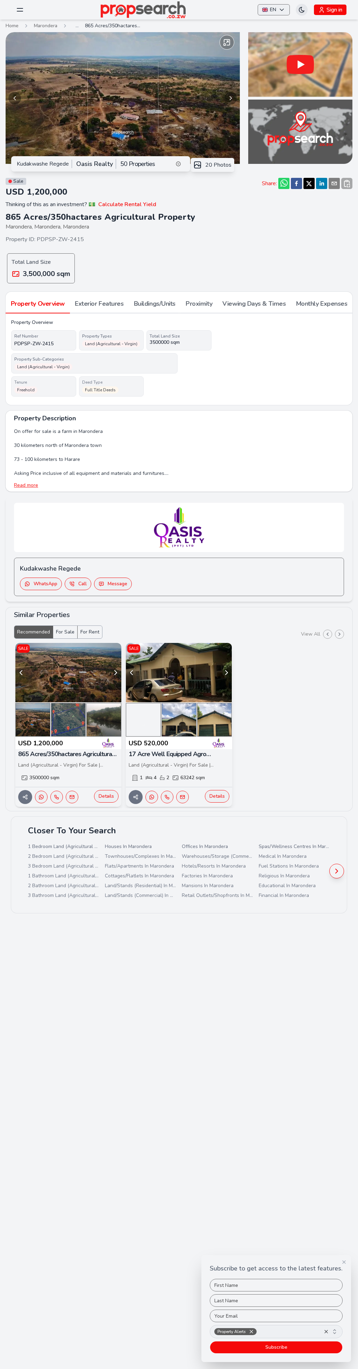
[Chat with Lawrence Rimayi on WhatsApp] (151, 797)
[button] (251, 1331)
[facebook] (296, 183)
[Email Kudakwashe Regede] (72, 797)
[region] (123, 98)
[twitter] (309, 183)
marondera (45, 25)
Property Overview (38, 303)
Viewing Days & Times (254, 303)
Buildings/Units (155, 303)
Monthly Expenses (322, 303)
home (12, 25)
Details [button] (106, 796)
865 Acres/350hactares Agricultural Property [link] (113, 25)
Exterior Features (99, 303)
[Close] (344, 1262)
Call (82, 583)
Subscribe (276, 1347)
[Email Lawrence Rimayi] (182, 797)
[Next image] (230, 98)
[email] (334, 183)
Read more (26, 485)
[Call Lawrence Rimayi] (167, 797)
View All (310, 634)
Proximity (199, 303)
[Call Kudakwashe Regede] (56, 797)
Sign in (334, 10)
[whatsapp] (283, 183)
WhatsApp (45, 583)
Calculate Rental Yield (127, 204)
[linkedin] (321, 183)
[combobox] (276, 1331)
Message (117, 583)
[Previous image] (14, 98)
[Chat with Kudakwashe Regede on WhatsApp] (41, 797)
